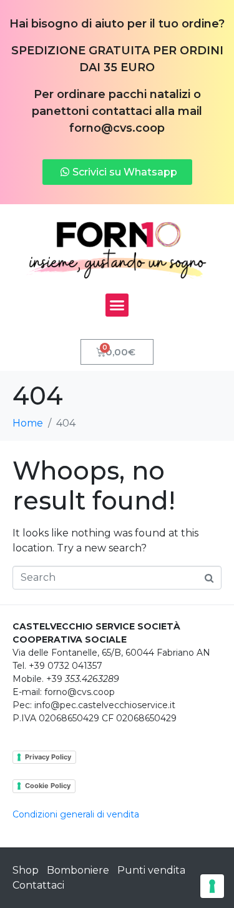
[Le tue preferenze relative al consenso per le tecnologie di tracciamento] (212, 886)
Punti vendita (151, 870)
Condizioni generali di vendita (75, 814)
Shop (25, 870)
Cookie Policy (48, 785)
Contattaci (38, 885)
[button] (117, 305)
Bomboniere (78, 870)
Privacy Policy (48, 757)
